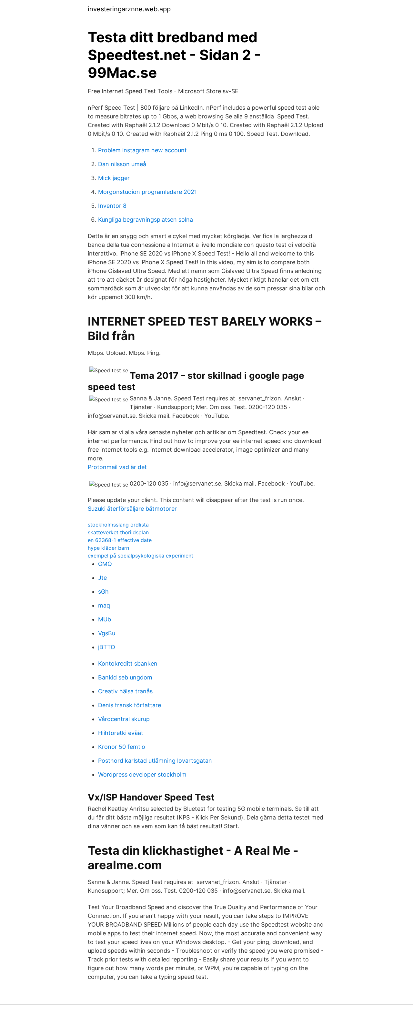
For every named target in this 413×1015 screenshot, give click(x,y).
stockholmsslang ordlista (118, 524)
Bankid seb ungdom (125, 677)
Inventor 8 (112, 205)
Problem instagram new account (142, 150)
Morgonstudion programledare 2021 (147, 191)
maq (104, 605)
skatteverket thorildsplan (118, 532)
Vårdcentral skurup (124, 719)
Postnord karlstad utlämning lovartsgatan (155, 760)
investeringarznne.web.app (129, 9)
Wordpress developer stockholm (142, 774)
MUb (104, 619)
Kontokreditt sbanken (127, 663)
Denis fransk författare (129, 705)
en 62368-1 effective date (120, 540)
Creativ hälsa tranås (125, 691)
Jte (102, 577)
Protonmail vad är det (117, 467)
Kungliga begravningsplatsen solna (145, 219)
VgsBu (106, 633)
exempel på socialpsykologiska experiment (140, 555)
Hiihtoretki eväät (120, 732)
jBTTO (106, 647)
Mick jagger (114, 178)
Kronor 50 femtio (121, 746)
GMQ (105, 563)
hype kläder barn (108, 548)
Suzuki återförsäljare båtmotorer (132, 508)
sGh (103, 591)
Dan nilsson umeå (122, 164)
